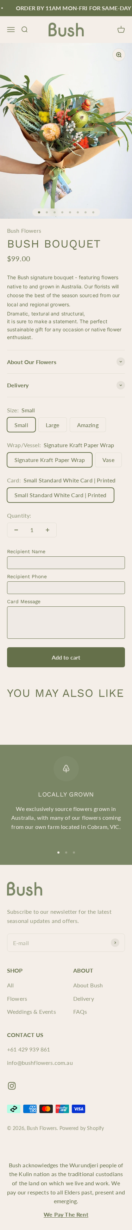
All (10, 985)
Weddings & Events (31, 1011)
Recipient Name (26, 551)
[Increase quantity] (47, 530)
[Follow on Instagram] (12, 1086)
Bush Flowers (24, 230)
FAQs (80, 1011)
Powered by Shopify (81, 1128)
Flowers (17, 998)
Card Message (23, 601)
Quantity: (19, 515)
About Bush (88, 985)
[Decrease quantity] (16, 530)
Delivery (83, 998)
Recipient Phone (27, 576)
